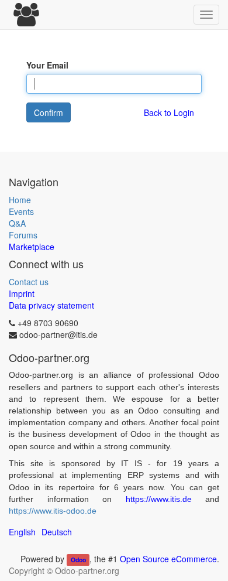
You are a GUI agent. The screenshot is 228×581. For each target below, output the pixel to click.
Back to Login (169, 112)
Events (21, 211)
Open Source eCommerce (168, 559)
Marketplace (31, 246)
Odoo (78, 559)
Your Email (47, 65)
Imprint (21, 293)
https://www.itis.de (159, 499)
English (22, 532)
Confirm (48, 112)
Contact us (29, 282)
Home (20, 200)
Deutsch (57, 532)
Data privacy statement (51, 305)
